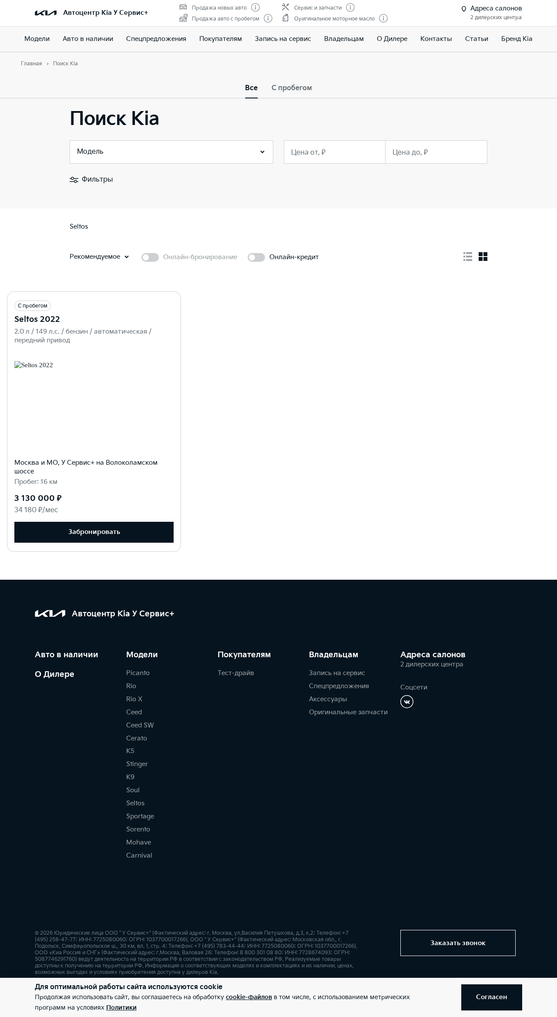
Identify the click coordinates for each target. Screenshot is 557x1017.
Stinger (137, 764)
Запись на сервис (283, 39)
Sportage (140, 816)
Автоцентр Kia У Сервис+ (105, 13)
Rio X (134, 699)
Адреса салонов (433, 654)
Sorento (138, 829)
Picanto (138, 673)
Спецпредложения (339, 686)
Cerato (136, 738)
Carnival (139, 855)
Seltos (135, 803)
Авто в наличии (88, 39)
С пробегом (292, 88)
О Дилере (54, 674)
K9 (130, 777)
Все (251, 88)
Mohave (138, 842)
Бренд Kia (517, 39)
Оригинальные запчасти (348, 712)
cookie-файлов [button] (249, 997)
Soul (133, 790)
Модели (37, 39)
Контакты (436, 39)
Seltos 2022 (37, 319)
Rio (131, 686)
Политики (121, 1007)
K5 (130, 751)
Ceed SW (140, 725)
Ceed (134, 712)
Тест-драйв (236, 673)
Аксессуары (328, 699)
